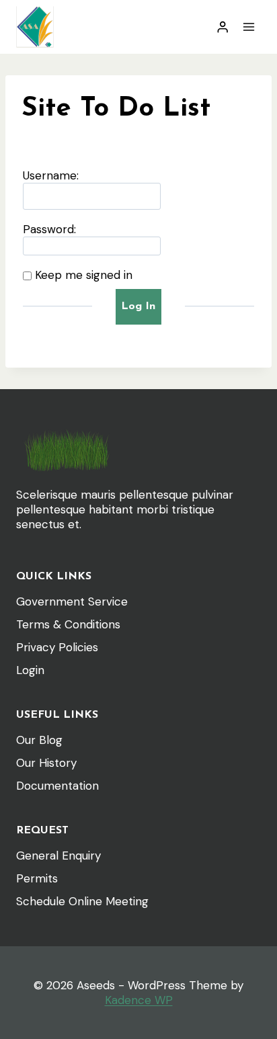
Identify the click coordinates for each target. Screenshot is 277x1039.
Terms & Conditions (68, 624)
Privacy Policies (57, 647)
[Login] (222, 27)
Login (30, 670)
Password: (49, 229)
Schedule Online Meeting (82, 901)
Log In (138, 306)
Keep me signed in (83, 274)
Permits (37, 878)
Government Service (72, 601)
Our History (46, 762)
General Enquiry (58, 855)
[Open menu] (248, 26)
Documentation (57, 785)
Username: (51, 175)
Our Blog (39, 740)
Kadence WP (139, 1000)
